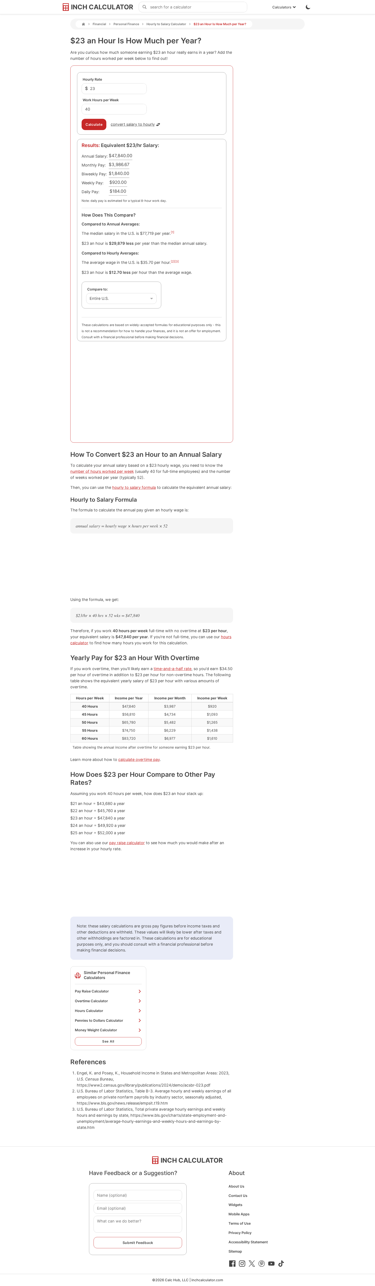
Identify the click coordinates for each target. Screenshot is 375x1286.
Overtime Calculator (91, 1001)
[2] (173, 261)
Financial (99, 24)
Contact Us (238, 1195)
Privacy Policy (240, 1233)
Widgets (235, 1205)
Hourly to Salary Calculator (166, 24)
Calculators (281, 7)
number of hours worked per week (102, 471)
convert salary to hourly (133, 124)
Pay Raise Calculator (92, 991)
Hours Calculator (89, 1011)
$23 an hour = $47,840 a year (97, 818)
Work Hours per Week (101, 100)
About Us (236, 1186)
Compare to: (97, 289)
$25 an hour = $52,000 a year (97, 833)
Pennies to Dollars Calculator (99, 1020)
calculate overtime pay (139, 759)
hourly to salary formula (134, 487)
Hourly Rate (92, 79)
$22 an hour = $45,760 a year (97, 810)
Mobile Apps (239, 1214)
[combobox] (198, 7)
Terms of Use (240, 1223)
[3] (177, 261)
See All (108, 1041)
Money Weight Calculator (96, 1030)
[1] (172, 232)
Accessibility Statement (248, 1242)
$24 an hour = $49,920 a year (98, 825)
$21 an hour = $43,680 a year (97, 803)
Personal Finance (126, 24)
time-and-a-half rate (172, 668)
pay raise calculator (127, 842)
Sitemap (235, 1251)
